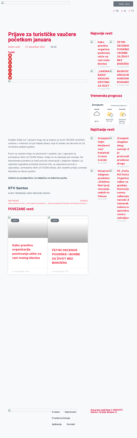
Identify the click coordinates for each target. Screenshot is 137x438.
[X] (48, 74)
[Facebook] (48, 55)
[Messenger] (48, 59)
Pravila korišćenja (61, 418)
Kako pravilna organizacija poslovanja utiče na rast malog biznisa (105, 53)
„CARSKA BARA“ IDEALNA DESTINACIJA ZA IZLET (106, 78)
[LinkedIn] (48, 63)
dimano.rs (112, 412)
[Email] (48, 78)
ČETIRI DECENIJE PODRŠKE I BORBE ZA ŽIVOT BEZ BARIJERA (123, 53)
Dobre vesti (14, 46)
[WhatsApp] (48, 70)
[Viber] (48, 66)
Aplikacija (57, 424)
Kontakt (71, 424)
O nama (56, 412)
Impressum (70, 412)
